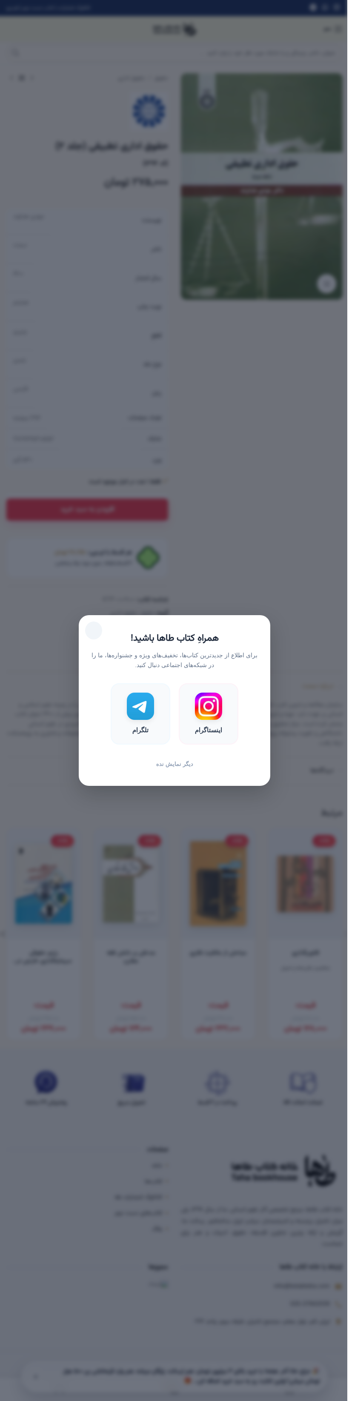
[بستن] (93, 630)
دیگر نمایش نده (174, 764)
